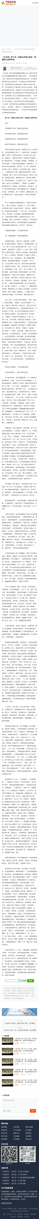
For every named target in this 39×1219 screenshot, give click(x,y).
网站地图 (19, 1216)
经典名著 (20, 1214)
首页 (3, 49)
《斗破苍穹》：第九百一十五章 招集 (13, 1183)
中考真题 (16, 1139)
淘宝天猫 (4, 1136)
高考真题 (4, 1139)
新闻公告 (16, 1133)
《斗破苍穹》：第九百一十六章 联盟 (13, 1180)
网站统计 (26, 1211)
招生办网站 (29, 1127)
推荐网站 (4, 1127)
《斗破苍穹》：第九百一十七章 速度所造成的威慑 (18, 1177)
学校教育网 (9, 1208)
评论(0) (25, 63)
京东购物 (16, 1136)
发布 (32, 1111)
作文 (15, 1214)
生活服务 (29, 1130)
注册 (8, 1111)
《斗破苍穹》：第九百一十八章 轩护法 (14, 1174)
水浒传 (9, 49)
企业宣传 (13, 1216)
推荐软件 (29, 1133)
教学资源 (33, 1214)
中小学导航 (17, 1130)
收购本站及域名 (6, 1203)
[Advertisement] (19, 26)
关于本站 (26, 1216)
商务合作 (29, 1139)
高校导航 (4, 1130)
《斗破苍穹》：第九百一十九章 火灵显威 (15, 1171)
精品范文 (26, 1214)
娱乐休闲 (4, 1133)
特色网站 (29, 1136)
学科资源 (16, 1127)
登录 (4, 1111)
